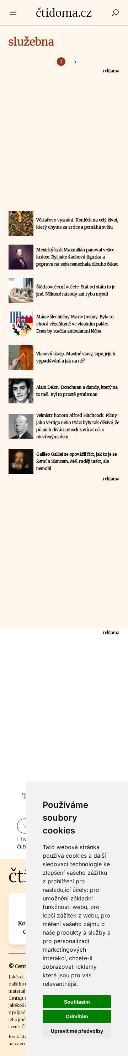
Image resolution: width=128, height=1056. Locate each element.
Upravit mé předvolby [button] (77, 1031)
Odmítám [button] (77, 1016)
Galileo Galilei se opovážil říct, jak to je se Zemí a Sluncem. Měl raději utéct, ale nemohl (76, 461)
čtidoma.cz (64, 13)
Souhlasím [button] (77, 1002)
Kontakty (18, 1036)
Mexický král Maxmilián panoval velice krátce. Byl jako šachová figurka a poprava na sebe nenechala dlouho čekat (77, 257)
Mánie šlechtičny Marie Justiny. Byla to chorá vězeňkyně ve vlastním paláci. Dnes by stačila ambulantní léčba (74, 324)
